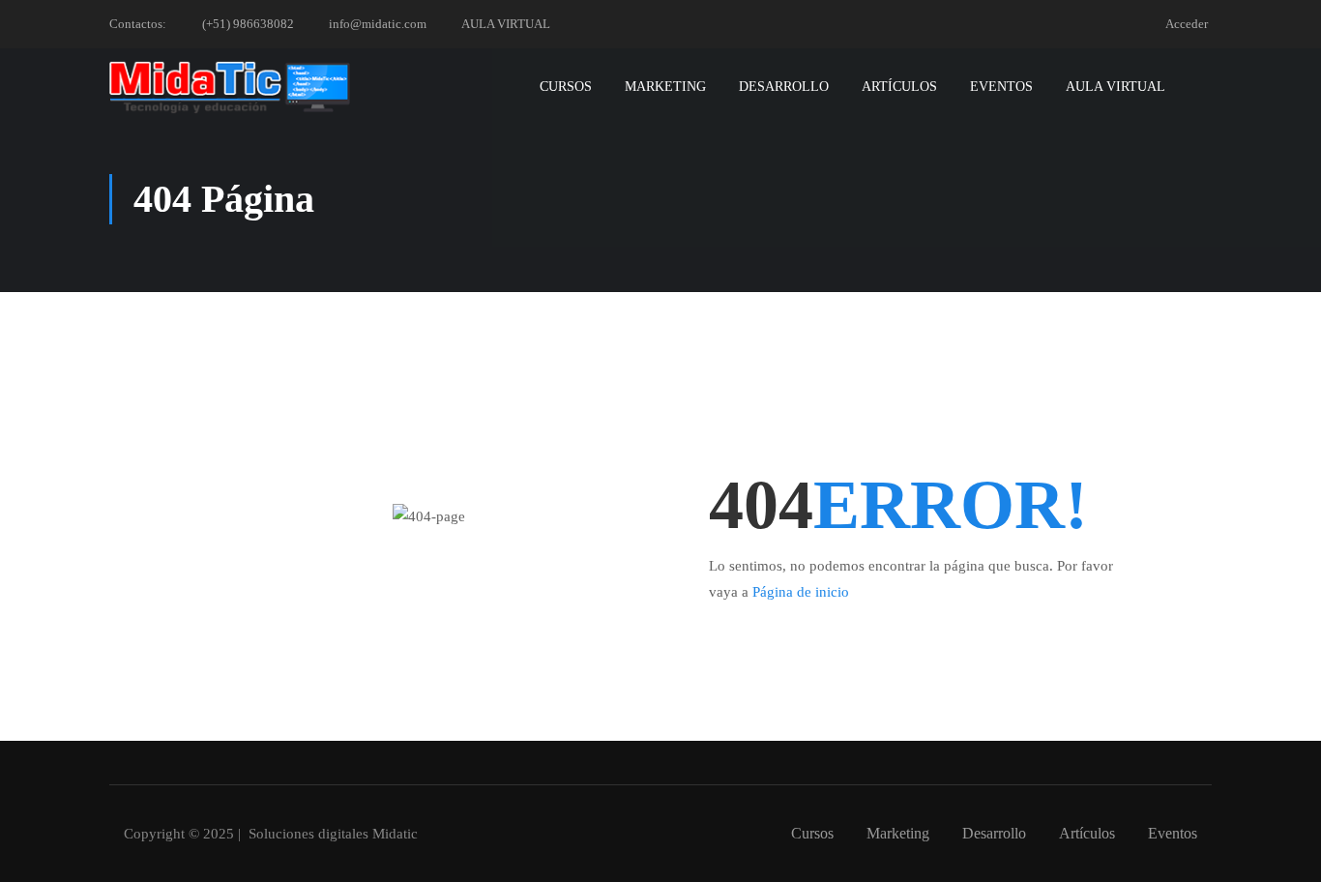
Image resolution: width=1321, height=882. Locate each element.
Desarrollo (784, 86)
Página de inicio (800, 592)
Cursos (566, 86)
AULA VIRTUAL (505, 23)
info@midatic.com (377, 23)
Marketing (665, 86)
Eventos (1001, 86)
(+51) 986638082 (248, 23)
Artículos (899, 86)
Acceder (1186, 23)
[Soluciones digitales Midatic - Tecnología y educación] (230, 86)
